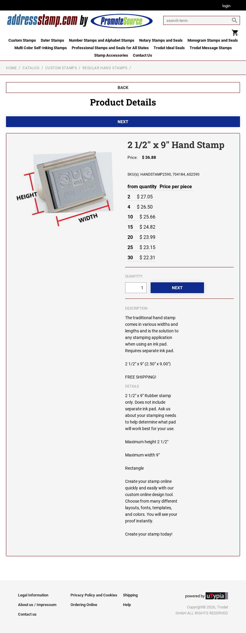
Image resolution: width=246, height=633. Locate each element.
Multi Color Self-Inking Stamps (40, 48)
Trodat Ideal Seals (169, 48)
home (11, 68)
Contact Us (142, 55)
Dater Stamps (52, 40)
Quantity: (134, 276)
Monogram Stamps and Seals (213, 40)
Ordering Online (83, 604)
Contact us (27, 614)
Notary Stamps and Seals (161, 40)
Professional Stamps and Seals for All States (110, 48)
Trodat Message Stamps (211, 48)
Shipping (130, 595)
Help (127, 604)
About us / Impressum (37, 604)
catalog (30, 68)
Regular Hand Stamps (104, 68)
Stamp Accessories (111, 55)
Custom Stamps (22, 40)
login (226, 6)
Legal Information (33, 595)
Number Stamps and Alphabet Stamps (101, 40)
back (123, 87)
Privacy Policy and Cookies (93, 595)
